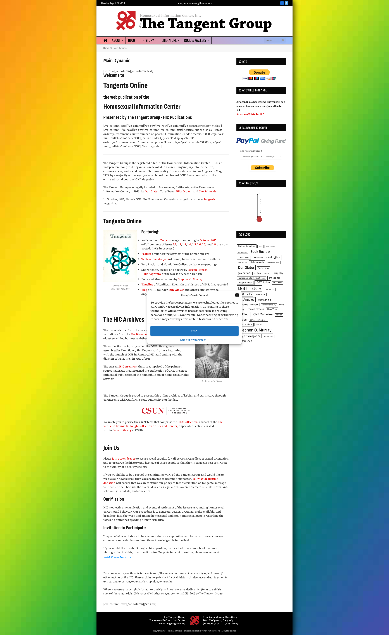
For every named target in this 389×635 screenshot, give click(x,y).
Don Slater (151, 191)
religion (242, 319)
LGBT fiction (263, 282)
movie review (256, 309)
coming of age (242, 262)
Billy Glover (184, 191)
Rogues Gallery (195, 40)
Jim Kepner (274, 277)
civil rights (273, 257)
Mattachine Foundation (248, 304)
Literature (169, 40)
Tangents (166, 240)
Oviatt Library (122, 430)
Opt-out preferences (193, 340)
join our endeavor (124, 458)
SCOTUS (259, 325)
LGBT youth (260, 294)
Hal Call (266, 273)
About (116, 40)
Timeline (147, 284)
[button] (237, 295)
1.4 (189, 244)
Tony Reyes (268, 336)
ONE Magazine (263, 314)
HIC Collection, (187, 422)
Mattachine (264, 299)
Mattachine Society (269, 305)
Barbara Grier (242, 252)
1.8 (214, 244)
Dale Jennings (257, 262)
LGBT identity (269, 289)
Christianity (258, 257)
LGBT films (277, 283)
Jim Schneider (208, 191)
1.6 (199, 244)
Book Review (260, 251)
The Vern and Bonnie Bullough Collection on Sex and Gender (162, 424)
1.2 (179, 244)
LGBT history (249, 288)
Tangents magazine (249, 336)
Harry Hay (277, 273)
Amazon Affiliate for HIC (250, 114)
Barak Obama (270, 246)
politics (279, 315)
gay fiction (244, 273)
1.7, (204, 244)
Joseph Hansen (198, 270)
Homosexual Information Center (251, 278)
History (148, 40)
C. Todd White (244, 257)
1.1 (174, 244)
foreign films (263, 268)
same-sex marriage (258, 320)
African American (246, 246)
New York (272, 309)
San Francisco (245, 324)
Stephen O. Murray (190, 279)
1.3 (184, 244)
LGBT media (245, 294)
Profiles (146, 254)
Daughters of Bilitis (273, 262)
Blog (131, 40)
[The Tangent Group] (194, 21)
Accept (194, 330)
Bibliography (152, 274)
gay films (257, 273)
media (281, 305)
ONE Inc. (244, 314)
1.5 (194, 244)
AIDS (260, 246)
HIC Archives (128, 366)
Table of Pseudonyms (155, 259)
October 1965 (208, 240)
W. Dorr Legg (245, 341)
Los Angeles (246, 300)
